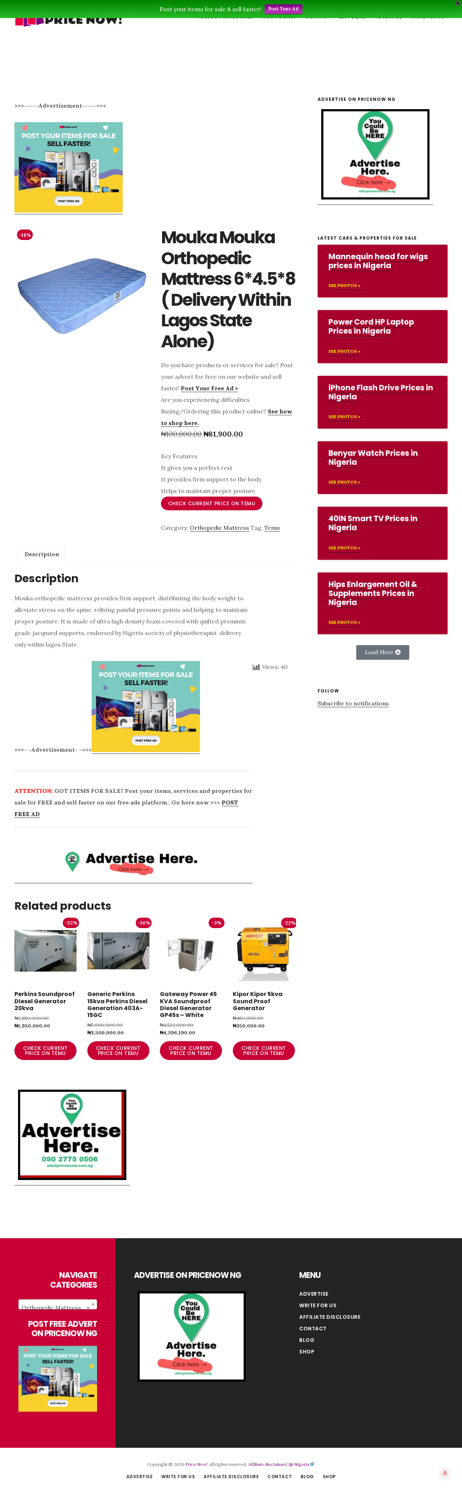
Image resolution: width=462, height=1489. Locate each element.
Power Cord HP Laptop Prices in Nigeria (371, 326)
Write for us (317, 1305)
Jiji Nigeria (298, 1464)
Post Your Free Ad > (209, 388)
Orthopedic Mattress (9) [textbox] (56, 1307)
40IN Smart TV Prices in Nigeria (373, 523)
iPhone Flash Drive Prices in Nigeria (380, 392)
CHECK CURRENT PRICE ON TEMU (212, 503)
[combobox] (57, 1304)
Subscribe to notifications (353, 703)
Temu (272, 527)
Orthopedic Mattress (219, 527)
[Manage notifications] (445, 1473)
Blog (306, 1340)
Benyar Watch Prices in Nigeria (373, 457)
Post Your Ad (283, 9)
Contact (313, 1328)
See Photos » (344, 285)
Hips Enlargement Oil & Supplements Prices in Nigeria (372, 593)
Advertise (313, 1293)
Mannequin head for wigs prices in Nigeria (378, 261)
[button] (382, 652)
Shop (306, 1351)
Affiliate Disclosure (329, 1317)
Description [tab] (42, 554)
